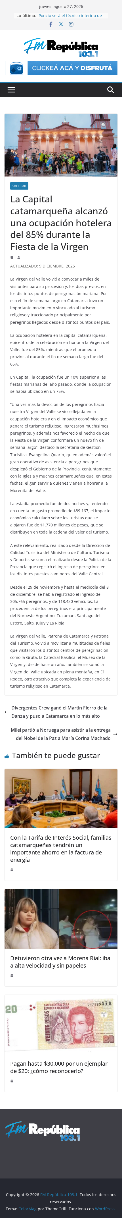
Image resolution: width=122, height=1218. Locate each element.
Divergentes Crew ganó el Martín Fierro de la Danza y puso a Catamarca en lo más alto (59, 712)
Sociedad (19, 186)
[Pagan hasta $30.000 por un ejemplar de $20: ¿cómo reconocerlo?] (61, 999)
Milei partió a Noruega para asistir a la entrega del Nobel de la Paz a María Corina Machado (61, 734)
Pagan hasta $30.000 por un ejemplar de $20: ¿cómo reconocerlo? (59, 1067)
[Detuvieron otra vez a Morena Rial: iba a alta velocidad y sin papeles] (61, 893)
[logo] (43, 1123)
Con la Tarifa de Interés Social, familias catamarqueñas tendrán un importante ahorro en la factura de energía (61, 849)
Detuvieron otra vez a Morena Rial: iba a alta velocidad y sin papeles (60, 961)
